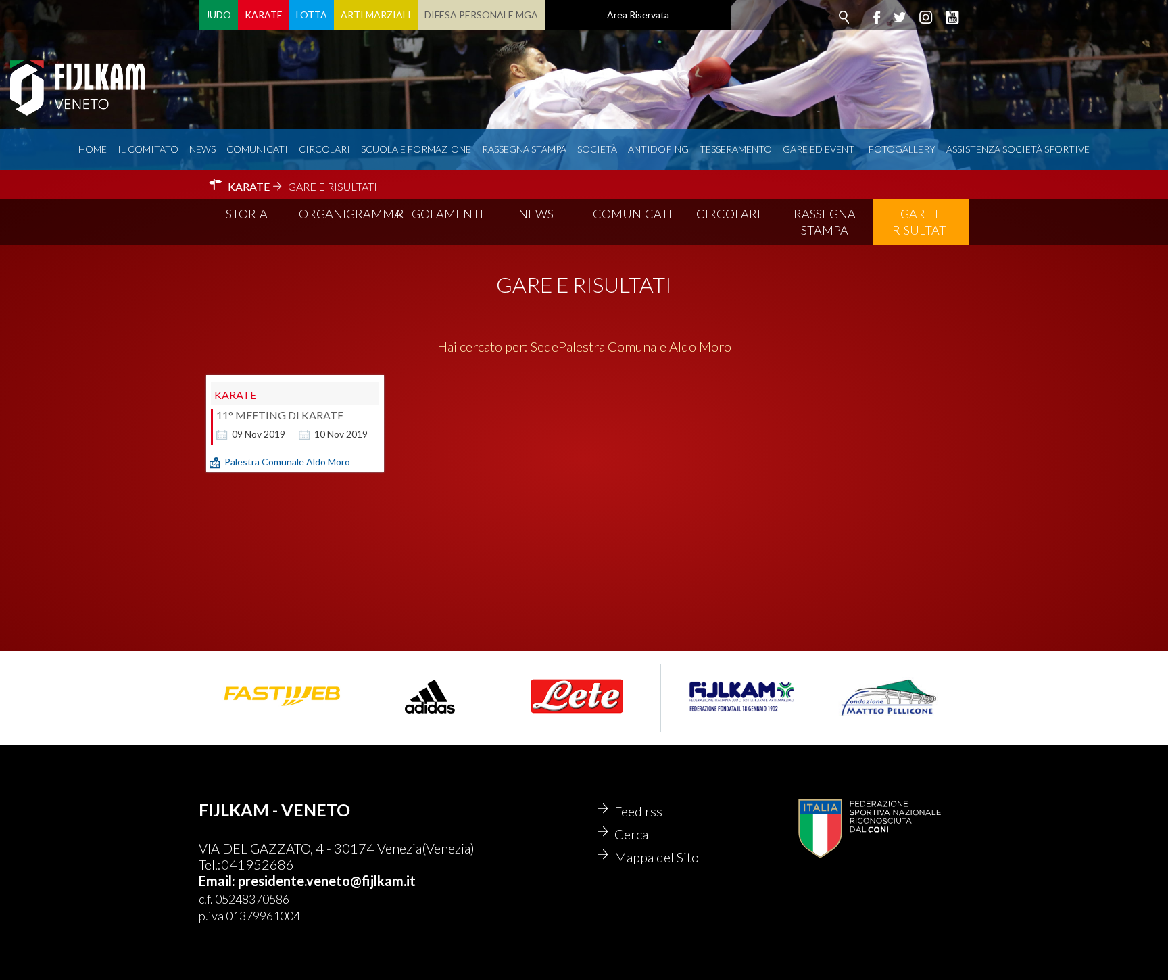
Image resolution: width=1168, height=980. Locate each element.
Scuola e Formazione (416, 149)
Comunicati (257, 149)
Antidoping (658, 149)
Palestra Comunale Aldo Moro (287, 461)
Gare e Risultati (921, 221)
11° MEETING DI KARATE (279, 415)
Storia (247, 213)
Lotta (311, 14)
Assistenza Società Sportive (1018, 149)
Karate (264, 14)
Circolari (324, 149)
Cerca (631, 834)
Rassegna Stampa (524, 149)
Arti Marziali (376, 14)
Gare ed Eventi (820, 149)
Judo (218, 14)
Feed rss (638, 811)
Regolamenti (439, 213)
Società (597, 149)
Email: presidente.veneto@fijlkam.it (307, 880)
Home (92, 149)
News (202, 149)
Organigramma (345, 213)
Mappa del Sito (656, 857)
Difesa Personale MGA (481, 14)
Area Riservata (638, 14)
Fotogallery (902, 149)
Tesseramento (736, 149)
